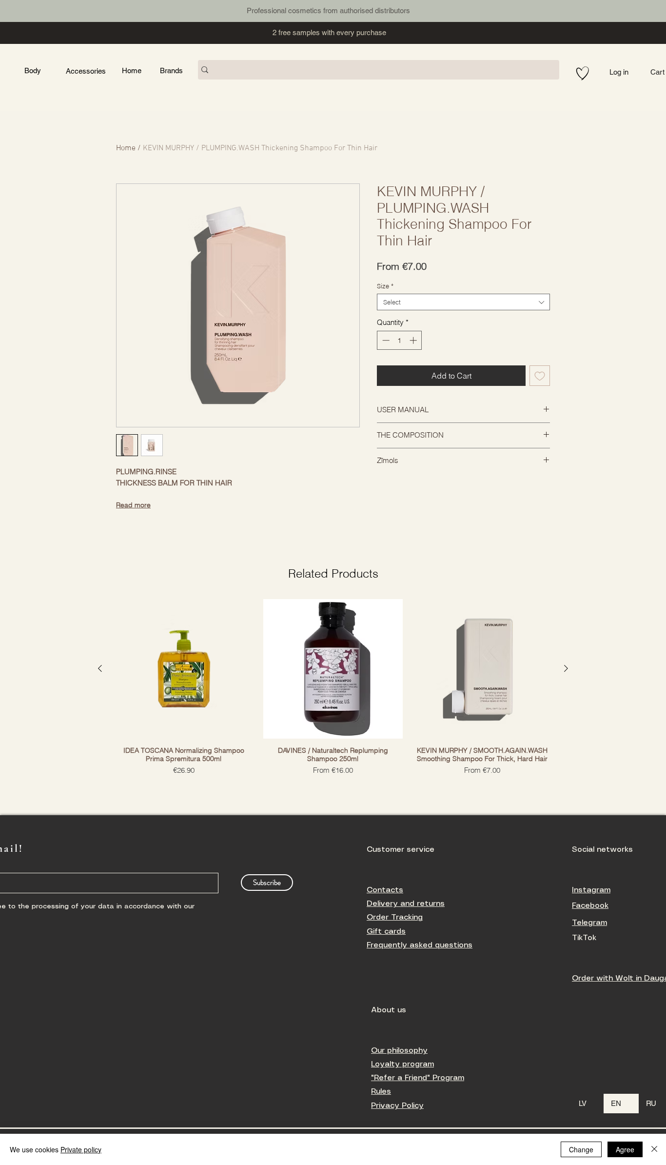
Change (581, 1149)
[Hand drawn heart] (583, 73)
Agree (625, 1149)
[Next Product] (566, 668)
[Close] (654, 1149)
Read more (133, 505)
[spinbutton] (400, 340)
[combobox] (463, 302)
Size (385, 286)
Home (126, 148)
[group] (333, 687)
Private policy (80, 1149)
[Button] (61, 10)
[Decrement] (385, 340)
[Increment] (414, 340)
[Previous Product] (100, 668)
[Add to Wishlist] (539, 375)
